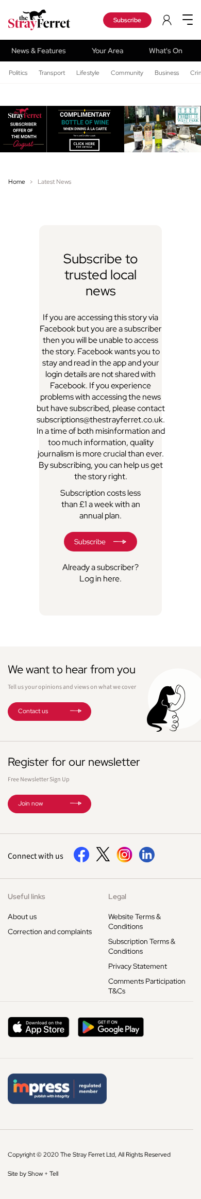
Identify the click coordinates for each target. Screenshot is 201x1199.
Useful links (26, 896)
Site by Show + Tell (33, 1174)
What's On (165, 50)
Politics (18, 73)
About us (22, 916)
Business (167, 73)
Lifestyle (87, 73)
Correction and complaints (50, 931)
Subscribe (127, 20)
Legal (117, 896)
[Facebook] (82, 860)
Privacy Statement (137, 966)
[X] (103, 859)
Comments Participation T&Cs (147, 986)
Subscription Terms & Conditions (141, 946)
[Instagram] (124, 860)
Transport (52, 73)
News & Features (38, 50)
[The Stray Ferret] (44, 20)
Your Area (107, 50)
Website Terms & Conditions (134, 921)
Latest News (54, 182)
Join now (30, 803)
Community (127, 73)
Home (16, 182)
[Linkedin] (147, 860)
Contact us (33, 711)
